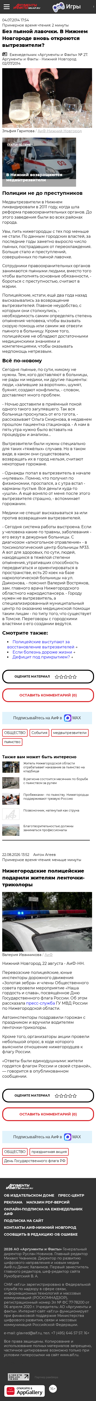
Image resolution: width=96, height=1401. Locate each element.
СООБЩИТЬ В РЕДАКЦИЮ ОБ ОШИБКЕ (41, 1234)
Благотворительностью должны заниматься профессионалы (48, 828)
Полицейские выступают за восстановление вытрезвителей (40, 644)
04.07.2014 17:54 (15, 20)
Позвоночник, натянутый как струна (51, 810)
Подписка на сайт (23, 1220)
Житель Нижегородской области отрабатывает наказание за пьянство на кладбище (54, 767)
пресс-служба (40, 1003)
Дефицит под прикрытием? (41, 657)
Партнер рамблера (46, 1377)
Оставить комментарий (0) (48, 695)
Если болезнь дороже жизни (42, 652)
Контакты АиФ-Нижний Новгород (40, 1227)
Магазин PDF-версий (48, 1202)
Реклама (13, 1202)
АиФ (49, 955)
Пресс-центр (71, 1195)
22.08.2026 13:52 (15, 854)
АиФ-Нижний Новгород (60, 131)
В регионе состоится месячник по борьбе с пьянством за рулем (55, 781)
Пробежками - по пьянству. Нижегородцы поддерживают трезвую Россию (56, 796)
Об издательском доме (29, 1195)
